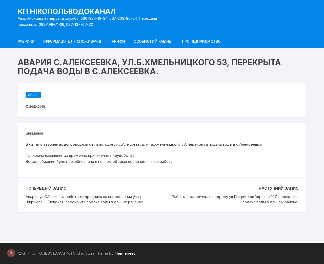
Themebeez (125, 253)
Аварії (33, 95)
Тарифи (117, 41)
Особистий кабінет (153, 41)
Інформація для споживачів (72, 41)
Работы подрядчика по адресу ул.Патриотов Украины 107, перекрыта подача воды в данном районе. (235, 199)
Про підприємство (201, 41)
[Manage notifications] (11, 253)
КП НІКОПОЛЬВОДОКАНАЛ (67, 11)
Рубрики (26, 41)
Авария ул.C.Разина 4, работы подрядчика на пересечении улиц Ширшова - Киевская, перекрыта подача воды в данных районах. (85, 199)
